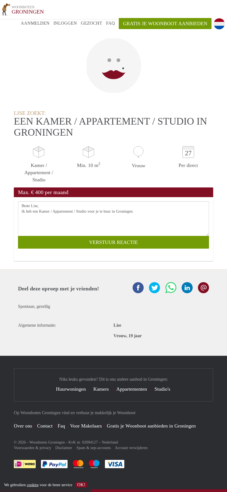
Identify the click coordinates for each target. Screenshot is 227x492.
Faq (61, 426)
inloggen (65, 23)
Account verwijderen (131, 448)
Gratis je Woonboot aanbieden (165, 23)
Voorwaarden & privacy (32, 448)
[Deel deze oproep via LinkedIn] (187, 287)
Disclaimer (63, 448)
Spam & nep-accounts (93, 448)
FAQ (110, 23)
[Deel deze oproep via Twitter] (154, 287)
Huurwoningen (71, 389)
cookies (32, 485)
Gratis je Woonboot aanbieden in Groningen (151, 426)
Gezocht (91, 23)
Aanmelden (35, 23)
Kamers (101, 389)
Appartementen (131, 389)
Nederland (110, 442)
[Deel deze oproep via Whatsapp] (170, 287)
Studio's (162, 389)
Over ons (23, 426)
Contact (45, 426)
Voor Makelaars (86, 426)
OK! (81, 484)
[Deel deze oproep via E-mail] (203, 287)
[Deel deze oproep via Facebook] (138, 287)
